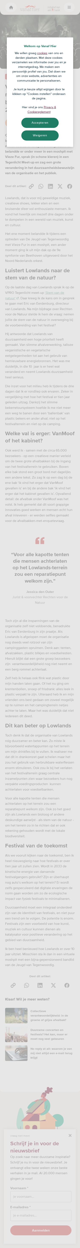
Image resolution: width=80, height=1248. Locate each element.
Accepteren (40, 122)
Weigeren (40, 135)
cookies (42, 53)
